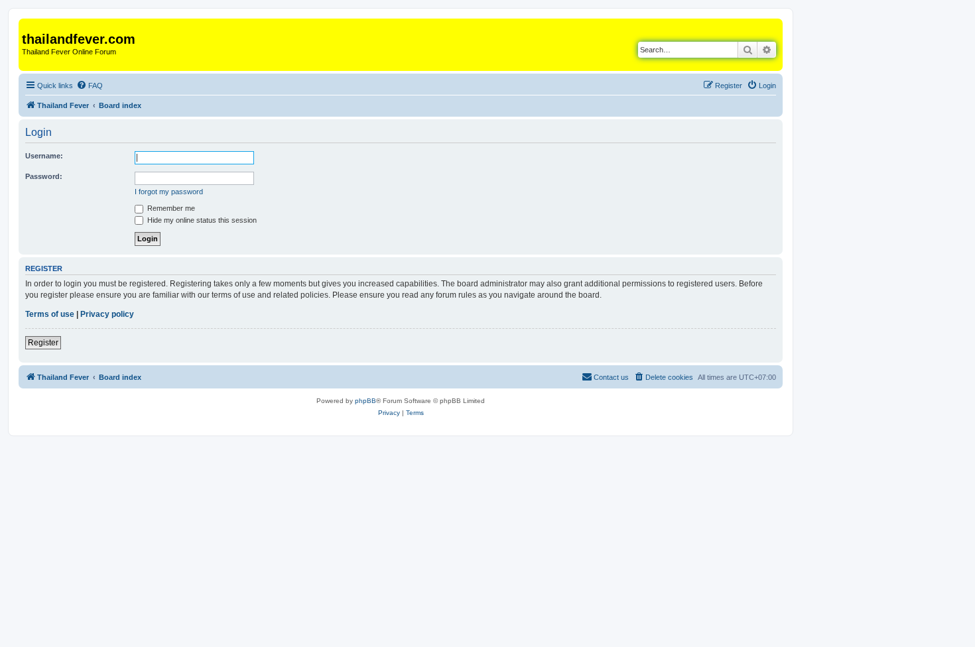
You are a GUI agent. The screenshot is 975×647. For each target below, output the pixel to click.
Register (43, 342)
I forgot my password (169, 192)
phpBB (365, 400)
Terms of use (49, 314)
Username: (44, 156)
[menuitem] (89, 85)
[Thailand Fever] (29, 25)
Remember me (170, 208)
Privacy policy (107, 314)
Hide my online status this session (201, 220)
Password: (43, 176)
